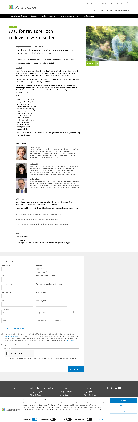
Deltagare (5, 309)
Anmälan (90, 63)
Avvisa (123, 411)
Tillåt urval (123, 406)
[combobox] (38, 269)
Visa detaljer (100, 419)
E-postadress (6, 284)
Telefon (39, 265)
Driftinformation (48, 16)
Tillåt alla (123, 400)
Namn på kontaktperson (45, 276)
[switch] (53, 419)
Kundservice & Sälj (92, 3)
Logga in (103, 3)
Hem (96, 10)
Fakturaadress (6, 292)
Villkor (111, 3)
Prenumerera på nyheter (69, 16)
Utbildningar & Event (19, 16)
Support (34, 16)
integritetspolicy (71, 340)
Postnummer (41, 292)
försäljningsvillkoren (12, 336)
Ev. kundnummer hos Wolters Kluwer (50, 284)
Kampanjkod (41, 301)
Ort (2, 301)
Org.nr (3, 276)
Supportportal (119, 3)
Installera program (89, 16)
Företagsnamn (6, 265)
